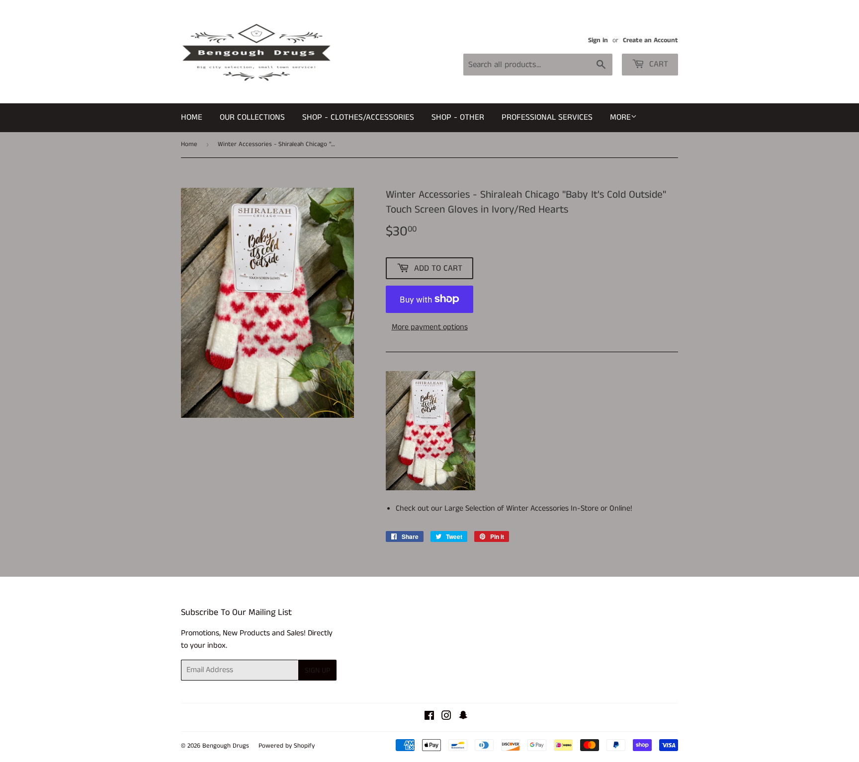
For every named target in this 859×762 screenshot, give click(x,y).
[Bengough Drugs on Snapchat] (463, 717)
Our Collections (252, 117)
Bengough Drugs (225, 746)
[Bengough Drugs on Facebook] (429, 717)
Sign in (598, 40)
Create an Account (650, 40)
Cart (657, 64)
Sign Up (317, 670)
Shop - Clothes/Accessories (358, 117)
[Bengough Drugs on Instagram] (446, 717)
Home (191, 117)
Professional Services (547, 117)
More (620, 117)
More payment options (430, 327)
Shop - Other (457, 117)
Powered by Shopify (286, 746)
